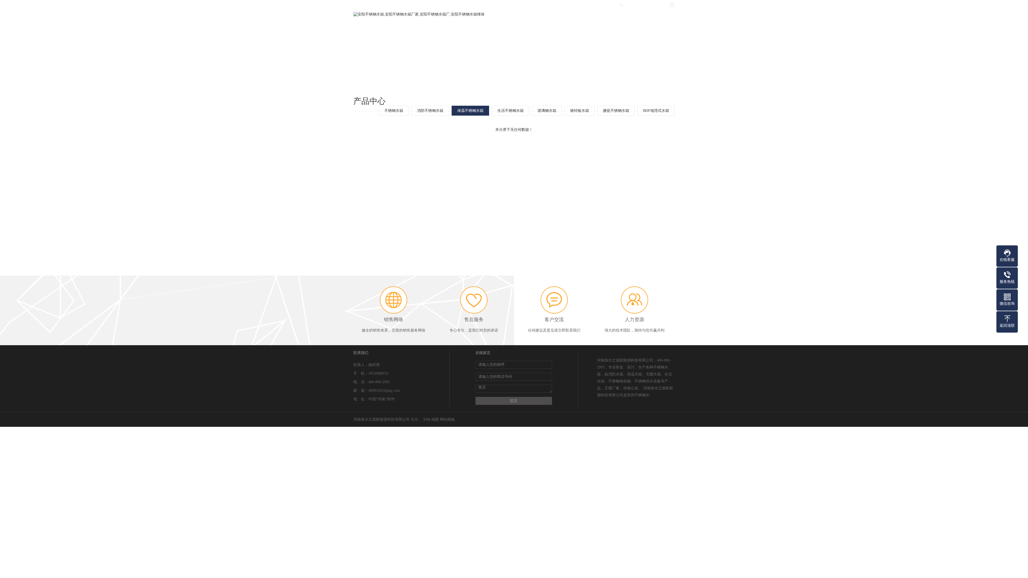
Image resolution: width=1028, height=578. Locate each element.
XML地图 (431, 419)
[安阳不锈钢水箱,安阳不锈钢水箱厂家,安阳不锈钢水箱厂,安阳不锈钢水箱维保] (419, 14)
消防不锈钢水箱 (430, 111)
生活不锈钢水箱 (510, 111)
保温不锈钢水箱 (470, 111)
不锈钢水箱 (393, 111)
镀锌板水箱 (579, 111)
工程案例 (584, 27)
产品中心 (513, 27)
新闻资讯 (549, 27)
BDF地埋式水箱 (656, 111)
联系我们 (655, 27)
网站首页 (442, 27)
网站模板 (447, 419)
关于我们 (477, 27)
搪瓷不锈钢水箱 (616, 111)
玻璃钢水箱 (547, 111)
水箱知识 (620, 27)
